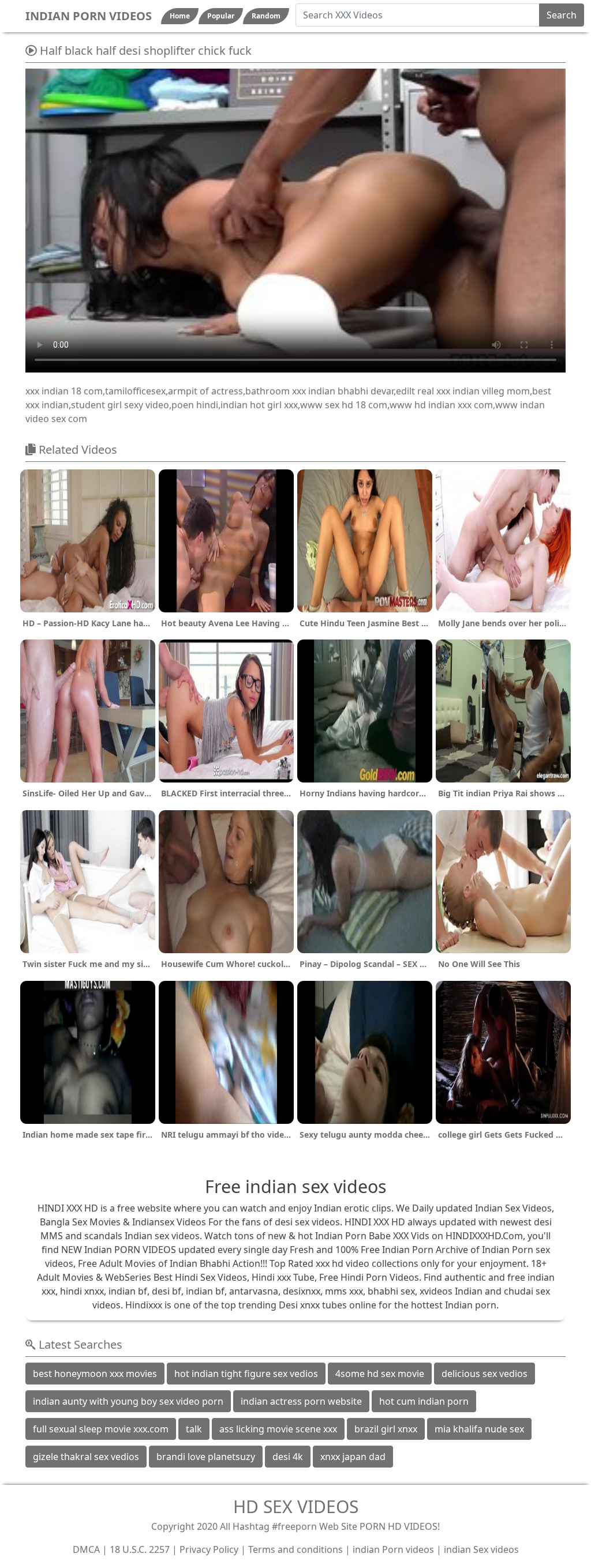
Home (180, 16)
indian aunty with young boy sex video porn (128, 1401)
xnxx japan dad (353, 1456)
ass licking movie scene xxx (278, 1429)
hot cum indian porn (424, 1401)
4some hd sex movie (379, 1373)
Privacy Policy (208, 1549)
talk (194, 1429)
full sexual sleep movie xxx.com (101, 1429)
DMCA (86, 1549)
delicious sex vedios (485, 1373)
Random (266, 16)
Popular (220, 16)
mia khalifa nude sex (479, 1429)
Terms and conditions (295, 1549)
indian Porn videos (393, 1549)
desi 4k (287, 1456)
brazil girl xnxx (385, 1429)
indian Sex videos (481, 1549)
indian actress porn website (301, 1401)
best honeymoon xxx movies (95, 1373)
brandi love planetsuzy (205, 1456)
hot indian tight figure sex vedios (246, 1373)
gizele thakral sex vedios (86, 1456)
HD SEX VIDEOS (295, 1506)
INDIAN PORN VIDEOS (88, 16)
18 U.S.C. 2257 (140, 1549)
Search (562, 15)
